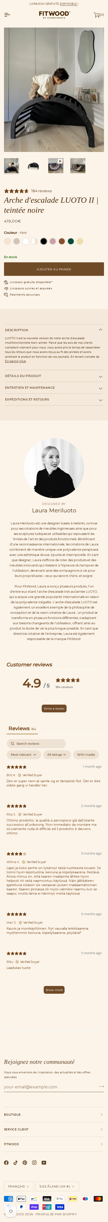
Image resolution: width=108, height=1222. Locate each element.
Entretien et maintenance (30, 387)
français (16, 1186)
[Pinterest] (25, 1162)
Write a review (54, 708)
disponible (69, 4)
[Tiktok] (16, 1162)
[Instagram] (34, 1162)
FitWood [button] (11, 1144)
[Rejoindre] (100, 1086)
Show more (54, 990)
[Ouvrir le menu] (11, 15)
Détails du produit (23, 376)
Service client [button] (16, 1129)
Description (16, 330)
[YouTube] (44, 1162)
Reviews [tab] (22, 728)
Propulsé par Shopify (56, 1214)
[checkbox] (86, 754)
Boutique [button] (12, 1114)
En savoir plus (15, 361)
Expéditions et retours (27, 399)
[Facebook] (6, 1162)
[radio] (7, 241)
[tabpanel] (54, 869)
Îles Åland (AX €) (55, 1186)
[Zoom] (13, 142)
